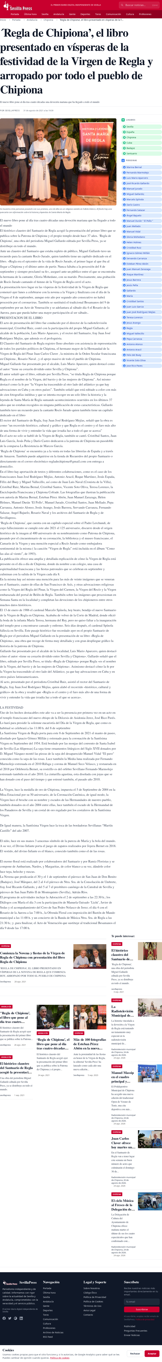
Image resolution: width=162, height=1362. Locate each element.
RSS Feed (48, 1336)
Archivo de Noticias (53, 1332)
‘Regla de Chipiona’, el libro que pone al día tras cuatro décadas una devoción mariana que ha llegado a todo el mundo (53, 1050)
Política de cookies (59, 1357)
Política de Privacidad (95, 1297)
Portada (15, 14)
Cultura (130, 14)
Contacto (88, 1314)
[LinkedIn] (21, 1318)
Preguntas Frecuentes (135, 1330)
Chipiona (48, 19)
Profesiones (145, 14)
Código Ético (90, 1292)
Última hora (30, 14)
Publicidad (129, 1326)
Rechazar (135, 1353)
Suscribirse (142, 1309)
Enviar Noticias (132, 1335)
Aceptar (152, 1353)
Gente (72, 14)
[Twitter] (9, 1318)
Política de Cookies (93, 1301)
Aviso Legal (89, 1310)
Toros (98, 14)
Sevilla (45, 14)
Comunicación (113, 14)
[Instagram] (15, 1318)
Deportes (85, 14)
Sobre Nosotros (92, 1288)
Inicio (3, 19)
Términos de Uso (92, 1305)
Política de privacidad (145, 1319)
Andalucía (58, 14)
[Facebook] (4, 1318)
